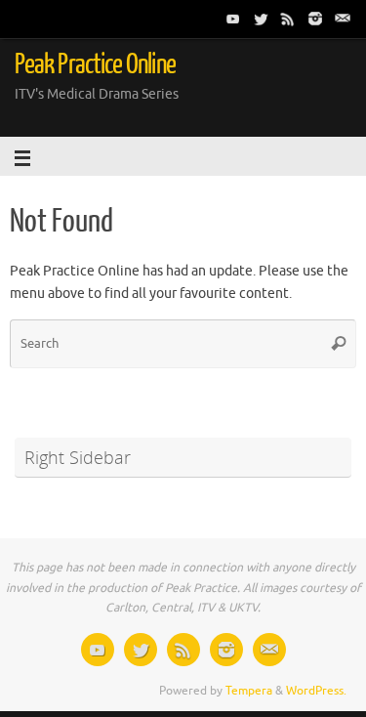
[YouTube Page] (233, 18)
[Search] (338, 343)
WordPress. (316, 690)
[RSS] (288, 18)
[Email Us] (342, 18)
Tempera (248, 690)
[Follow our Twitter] (260, 18)
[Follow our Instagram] (315, 18)
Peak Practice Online (95, 64)
